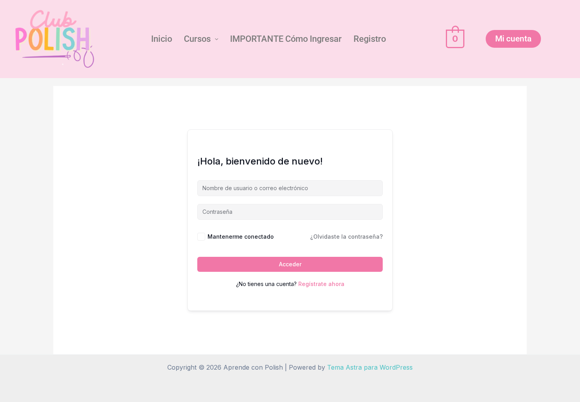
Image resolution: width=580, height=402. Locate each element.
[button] (201, 39)
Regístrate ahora (321, 283)
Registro (370, 39)
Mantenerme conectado (241, 236)
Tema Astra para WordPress (370, 367)
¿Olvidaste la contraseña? (346, 236)
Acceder (290, 264)
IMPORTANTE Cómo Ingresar (286, 39)
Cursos (197, 39)
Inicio (161, 39)
